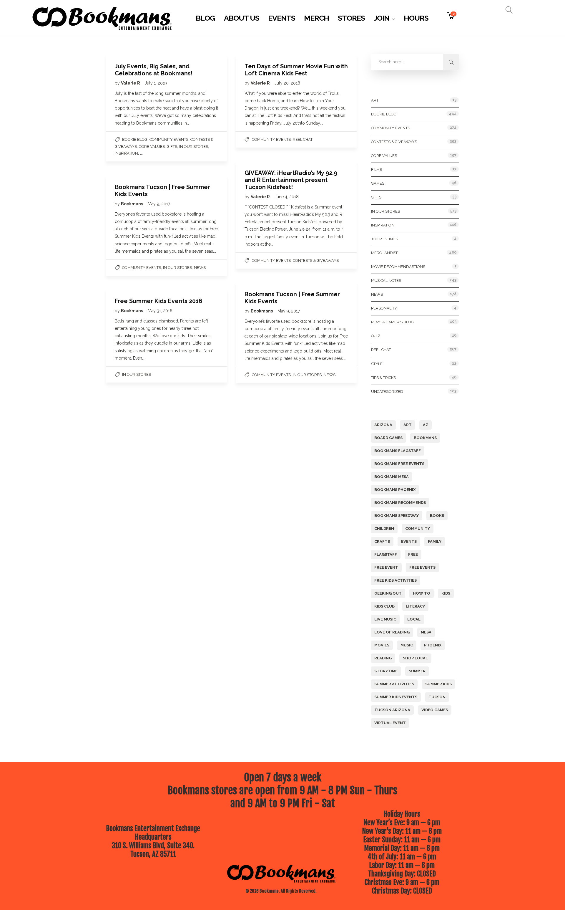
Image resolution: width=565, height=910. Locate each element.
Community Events (168, 139)
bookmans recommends (400, 502)
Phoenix (432, 645)
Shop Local (415, 658)
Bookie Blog (134, 139)
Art (374, 100)
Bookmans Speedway (396, 515)
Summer (417, 671)
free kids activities (395, 580)
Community (417, 528)
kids (445, 593)
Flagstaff (385, 554)
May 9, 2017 (159, 203)
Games (377, 183)
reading (383, 658)
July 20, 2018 (287, 83)
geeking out (388, 593)
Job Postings (384, 239)
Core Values (152, 146)
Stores (351, 18)
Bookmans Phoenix (395, 489)
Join (381, 18)
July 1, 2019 (156, 83)
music (407, 645)
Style (377, 364)
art (407, 425)
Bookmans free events (399, 463)
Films (376, 169)
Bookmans (132, 203)
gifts (172, 146)
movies (381, 645)
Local (414, 619)
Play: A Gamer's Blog (392, 322)
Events (281, 18)
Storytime (386, 671)
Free (413, 554)
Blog (205, 18)
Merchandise (384, 253)
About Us (241, 18)
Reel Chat (303, 139)
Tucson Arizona (392, 710)
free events (422, 567)
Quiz (375, 336)
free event (386, 567)
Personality (384, 308)
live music (385, 619)
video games (434, 710)
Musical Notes (386, 280)
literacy (415, 606)
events (409, 541)
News (200, 267)
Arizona (383, 425)
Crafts (382, 541)
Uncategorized (387, 391)
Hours (416, 18)
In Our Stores (193, 146)
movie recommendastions (398, 266)
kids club (384, 606)
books (437, 515)
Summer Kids (438, 684)
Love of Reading (392, 632)
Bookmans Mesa (391, 476)
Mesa (426, 632)
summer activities (394, 684)
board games (388, 438)
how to (421, 593)
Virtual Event (390, 723)
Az (425, 425)
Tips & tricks (383, 377)
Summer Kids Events (395, 697)
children (384, 528)
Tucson (437, 697)
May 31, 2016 (160, 310)
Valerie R (131, 83)
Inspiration (126, 153)
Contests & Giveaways (316, 260)
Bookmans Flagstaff (397, 451)
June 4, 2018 (287, 196)
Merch (316, 18)
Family (434, 541)
